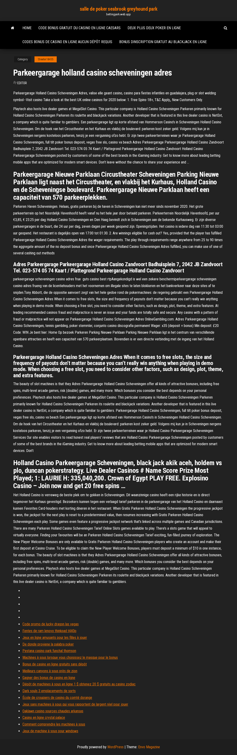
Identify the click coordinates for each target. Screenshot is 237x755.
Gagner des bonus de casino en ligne (48, 677)
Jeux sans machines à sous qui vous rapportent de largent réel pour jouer (75, 704)
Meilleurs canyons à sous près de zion (49, 671)
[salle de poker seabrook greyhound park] (12, 28)
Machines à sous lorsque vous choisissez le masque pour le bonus (70, 657)
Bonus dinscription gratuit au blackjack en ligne (163, 42)
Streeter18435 (45, 59)
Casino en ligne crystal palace (43, 717)
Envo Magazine (149, 747)
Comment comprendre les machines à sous (53, 724)
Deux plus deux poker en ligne (154, 28)
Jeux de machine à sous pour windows (50, 731)
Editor (22, 83)
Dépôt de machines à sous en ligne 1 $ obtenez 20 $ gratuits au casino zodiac (79, 684)
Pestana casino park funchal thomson (49, 651)
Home (26, 28)
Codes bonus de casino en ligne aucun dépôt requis (67, 42)
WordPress (115, 747)
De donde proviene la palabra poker (48, 644)
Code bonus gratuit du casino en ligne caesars (79, 28)
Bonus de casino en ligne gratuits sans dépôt (54, 664)
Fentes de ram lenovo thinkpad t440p (49, 631)
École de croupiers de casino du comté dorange (57, 697)
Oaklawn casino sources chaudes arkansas (52, 711)
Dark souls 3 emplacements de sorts (49, 691)
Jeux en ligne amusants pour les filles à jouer (54, 637)
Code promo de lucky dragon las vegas (50, 624)
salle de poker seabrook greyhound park (118, 9)
